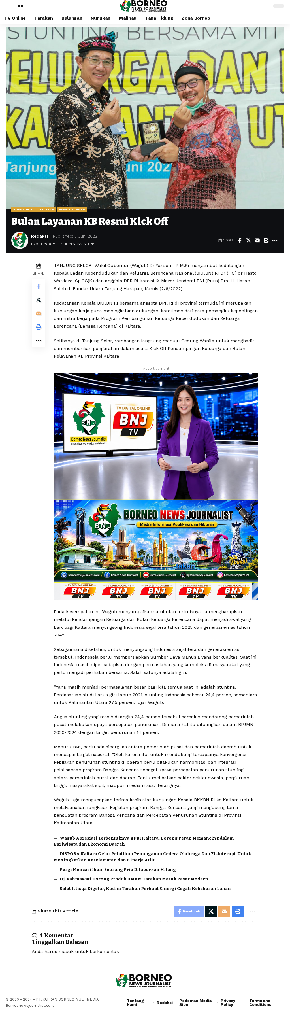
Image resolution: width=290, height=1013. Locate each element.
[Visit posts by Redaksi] (19, 240)
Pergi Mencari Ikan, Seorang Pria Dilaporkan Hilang (118, 869)
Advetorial (24, 209)
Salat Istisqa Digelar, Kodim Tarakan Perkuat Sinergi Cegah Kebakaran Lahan (145, 888)
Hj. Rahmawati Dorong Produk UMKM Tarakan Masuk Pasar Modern (134, 879)
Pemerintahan (72, 209)
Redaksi (39, 236)
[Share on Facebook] (240, 240)
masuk (66, 951)
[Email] (257, 240)
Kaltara (46, 209)
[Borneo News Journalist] (145, 6)
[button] (10, 6)
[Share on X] (248, 240)
